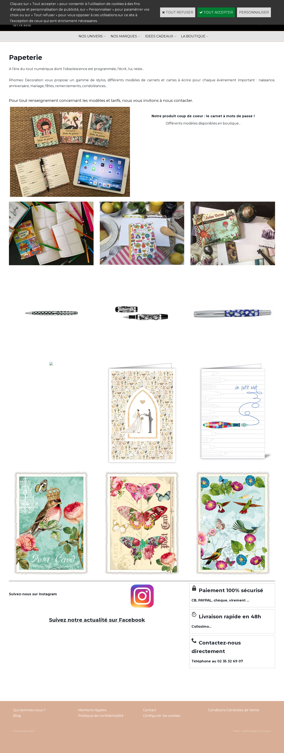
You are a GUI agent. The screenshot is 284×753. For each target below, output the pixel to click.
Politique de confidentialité (100, 716)
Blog (17, 716)
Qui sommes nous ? (29, 710)
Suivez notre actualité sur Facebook (97, 620)
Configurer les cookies (161, 716)
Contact (149, 710)
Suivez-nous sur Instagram (33, 594)
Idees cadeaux (159, 36)
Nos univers (91, 36)
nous (168, 100)
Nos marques (124, 36)
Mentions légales (92, 710)
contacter (182, 100)
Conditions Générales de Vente (233, 710)
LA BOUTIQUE (193, 36)
